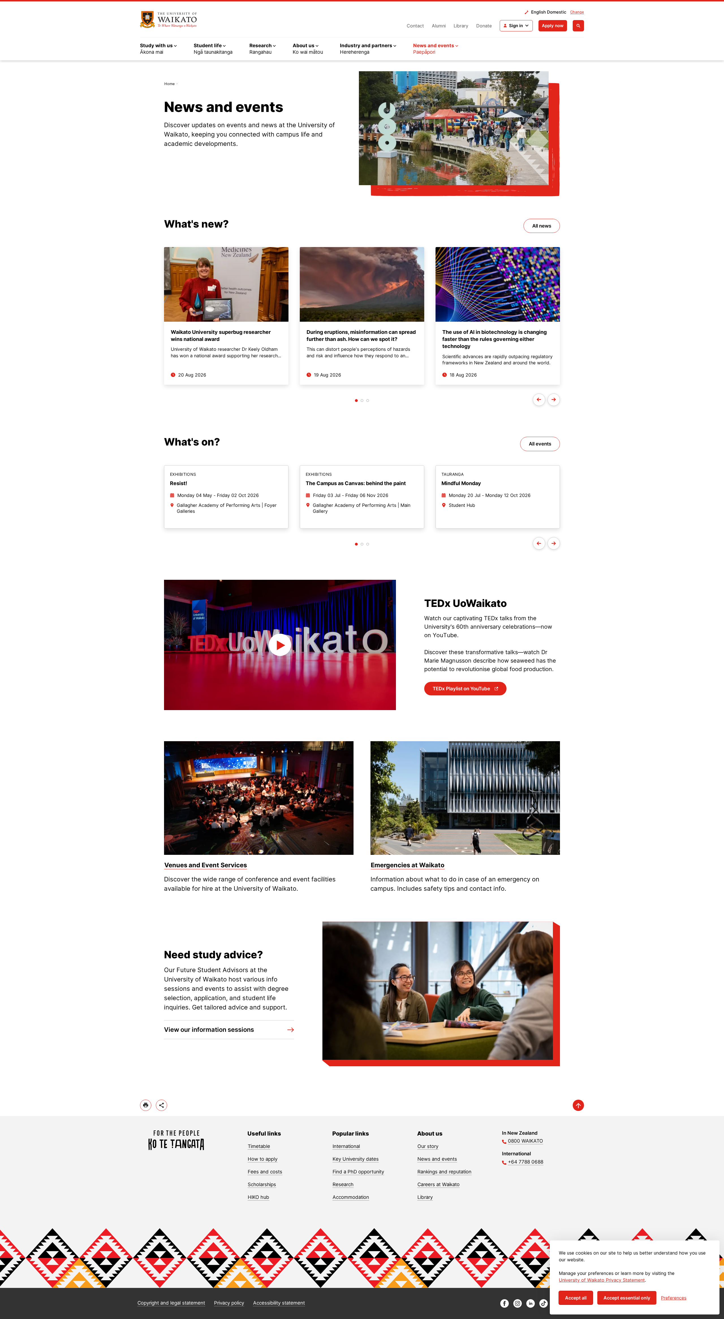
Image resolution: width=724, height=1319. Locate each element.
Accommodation (351, 1197)
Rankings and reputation (444, 1172)
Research (343, 1184)
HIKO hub (258, 1197)
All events (540, 444)
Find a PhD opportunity (358, 1172)
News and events (437, 1159)
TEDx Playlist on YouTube (462, 688)
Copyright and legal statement (171, 1303)
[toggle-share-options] (161, 1105)
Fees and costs (265, 1172)
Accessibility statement (279, 1303)
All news (541, 226)
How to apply (262, 1159)
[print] (145, 1105)
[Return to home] (168, 19)
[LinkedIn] (530, 1306)
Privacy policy (229, 1303)
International (346, 1146)
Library (461, 26)
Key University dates (356, 1159)
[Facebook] (504, 1306)
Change (577, 12)
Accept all (576, 1298)
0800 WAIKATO (525, 1141)
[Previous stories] (539, 399)
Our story (427, 1146)
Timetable (259, 1146)
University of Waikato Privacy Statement (602, 1280)
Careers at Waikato (438, 1184)
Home (169, 84)
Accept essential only (627, 1298)
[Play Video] (280, 645)
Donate (484, 26)
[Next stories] (554, 399)
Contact (415, 26)
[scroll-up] (578, 1105)
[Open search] (578, 25)
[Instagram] (517, 1306)
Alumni (439, 26)
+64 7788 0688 (525, 1162)
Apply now (553, 25)
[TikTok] (543, 1306)
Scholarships (262, 1184)
